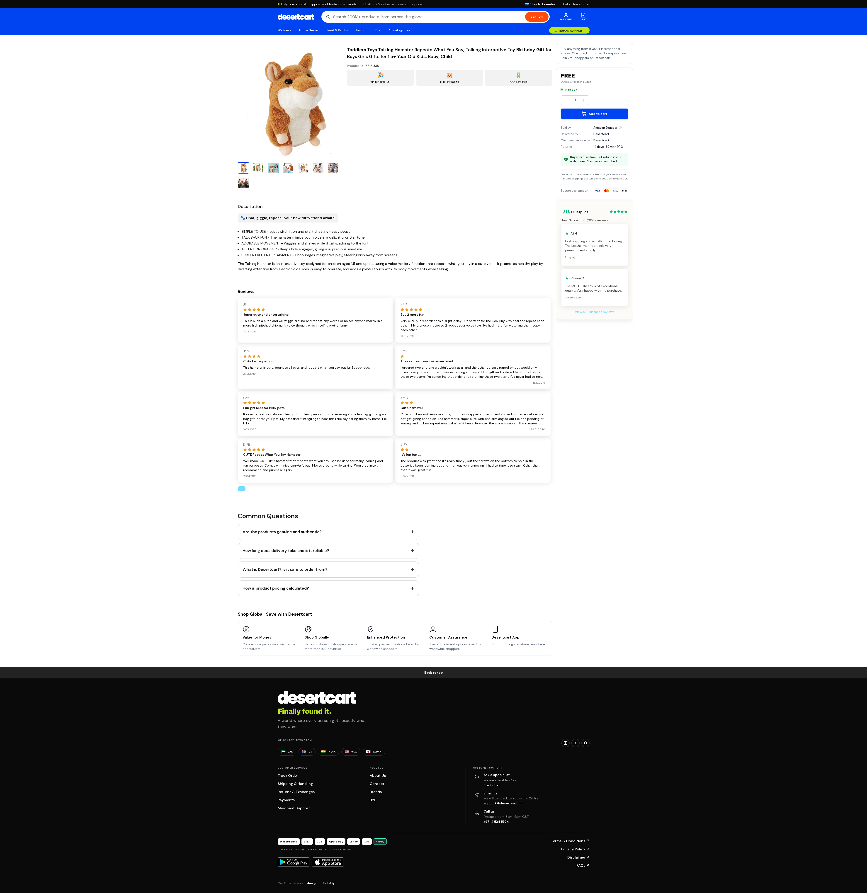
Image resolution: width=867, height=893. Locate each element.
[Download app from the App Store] (328, 861)
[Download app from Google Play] (293, 861)
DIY (377, 30)
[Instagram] (565, 743)
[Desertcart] (296, 17)
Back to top (433, 672)
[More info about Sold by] (620, 128)
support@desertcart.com (504, 803)
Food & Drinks (337, 30)
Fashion (361, 30)
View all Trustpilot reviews (594, 312)
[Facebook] (585, 743)
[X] (575, 743)
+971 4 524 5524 (496, 822)
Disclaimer (578, 857)
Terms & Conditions (570, 841)
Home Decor (308, 30)
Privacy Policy (575, 849)
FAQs (583, 865)
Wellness (284, 30)
